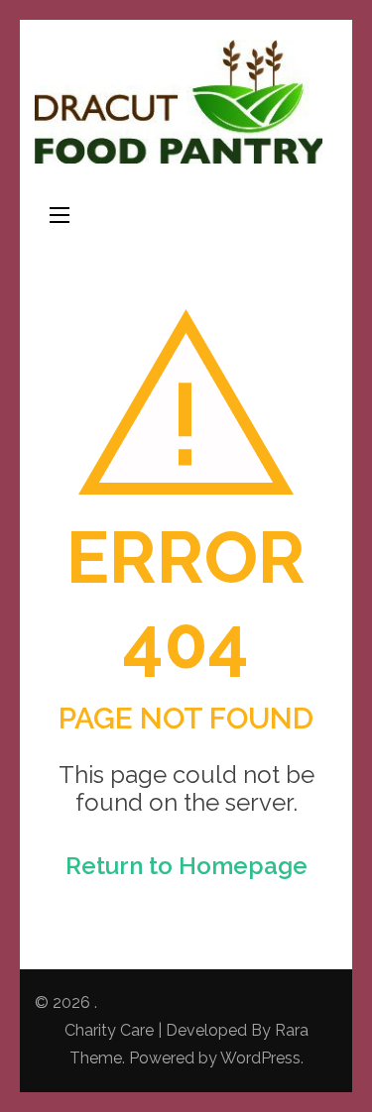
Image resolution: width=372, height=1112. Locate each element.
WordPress (260, 1058)
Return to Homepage (186, 865)
